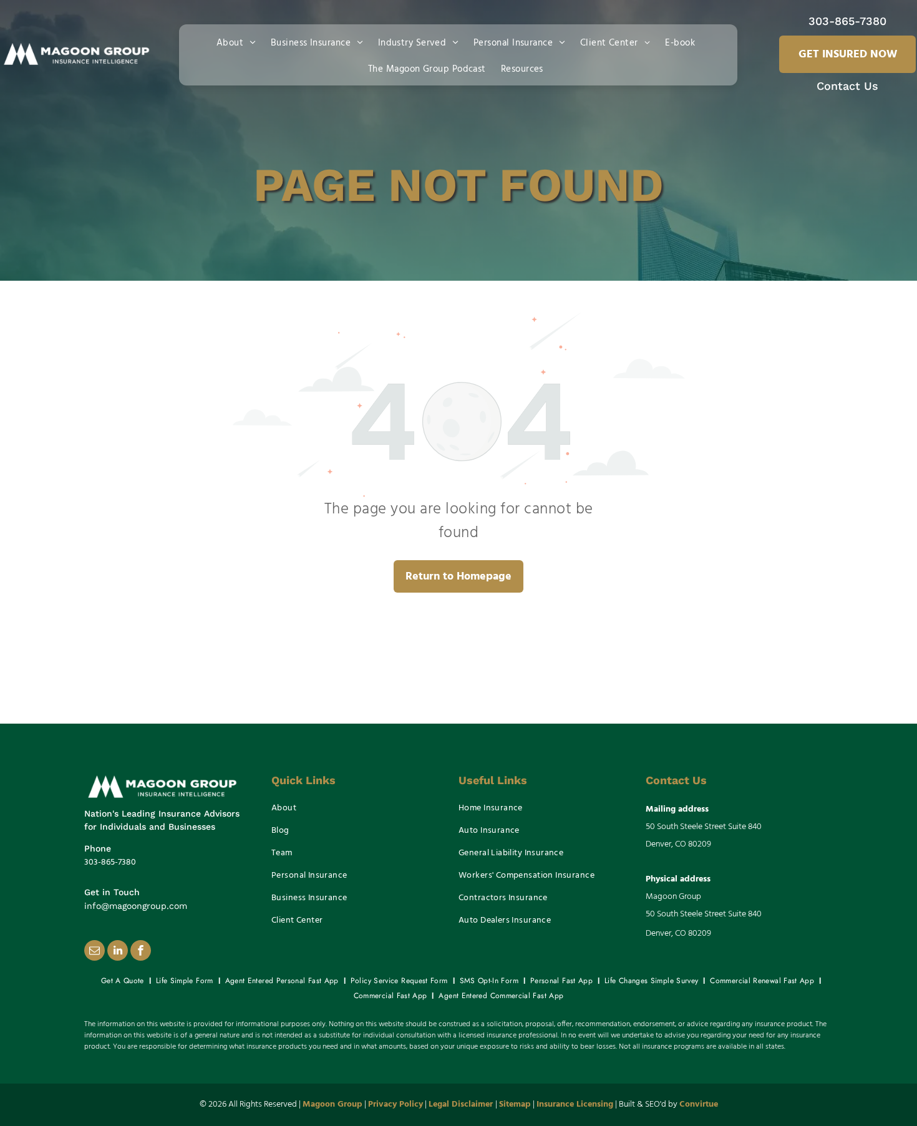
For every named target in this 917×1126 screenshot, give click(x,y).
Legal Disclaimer (461, 1104)
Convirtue (698, 1104)
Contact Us (847, 85)
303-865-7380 (847, 20)
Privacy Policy (395, 1104)
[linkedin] (117, 952)
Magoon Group (332, 1104)
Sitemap (515, 1104)
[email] (94, 952)
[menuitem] (238, 42)
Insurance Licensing (574, 1104)
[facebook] (140, 952)
